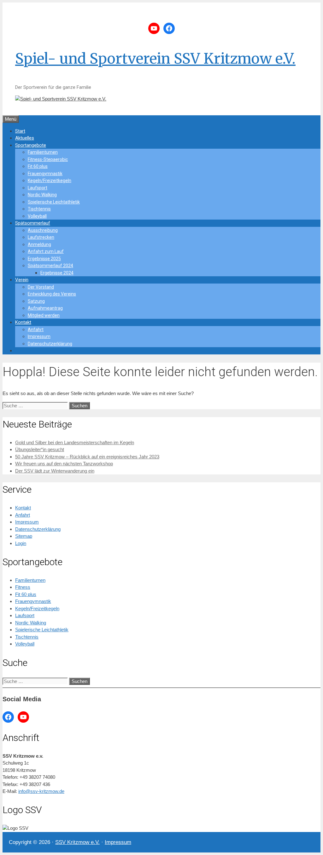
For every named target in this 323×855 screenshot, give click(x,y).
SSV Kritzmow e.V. (77, 842)
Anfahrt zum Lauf (46, 251)
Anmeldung (39, 244)
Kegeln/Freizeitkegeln (49, 180)
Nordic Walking (42, 194)
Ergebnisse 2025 (44, 258)
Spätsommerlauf (32, 223)
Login (20, 543)
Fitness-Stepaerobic (48, 159)
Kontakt (23, 322)
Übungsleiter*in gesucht (39, 449)
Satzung (36, 301)
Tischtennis (39, 208)
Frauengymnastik (45, 173)
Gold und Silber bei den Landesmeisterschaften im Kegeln (74, 442)
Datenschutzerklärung (50, 343)
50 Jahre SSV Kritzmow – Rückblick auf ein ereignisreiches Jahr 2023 (87, 456)
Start (20, 131)
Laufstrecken (41, 237)
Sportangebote (30, 145)
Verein (21, 280)
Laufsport (37, 187)
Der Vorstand (41, 287)
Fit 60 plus (38, 166)
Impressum (39, 336)
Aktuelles (24, 138)
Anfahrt (36, 329)
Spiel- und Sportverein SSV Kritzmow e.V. (155, 58)
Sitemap (23, 536)
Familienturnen (43, 152)
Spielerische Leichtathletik (54, 201)
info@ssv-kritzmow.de (41, 791)
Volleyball (37, 216)
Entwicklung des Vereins (52, 293)
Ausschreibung (43, 230)
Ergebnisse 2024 (56, 272)
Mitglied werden (44, 315)
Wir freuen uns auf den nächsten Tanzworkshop (64, 463)
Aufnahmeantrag (45, 308)
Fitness (22, 587)
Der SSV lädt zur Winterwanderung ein (54, 470)
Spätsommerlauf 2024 (50, 265)
